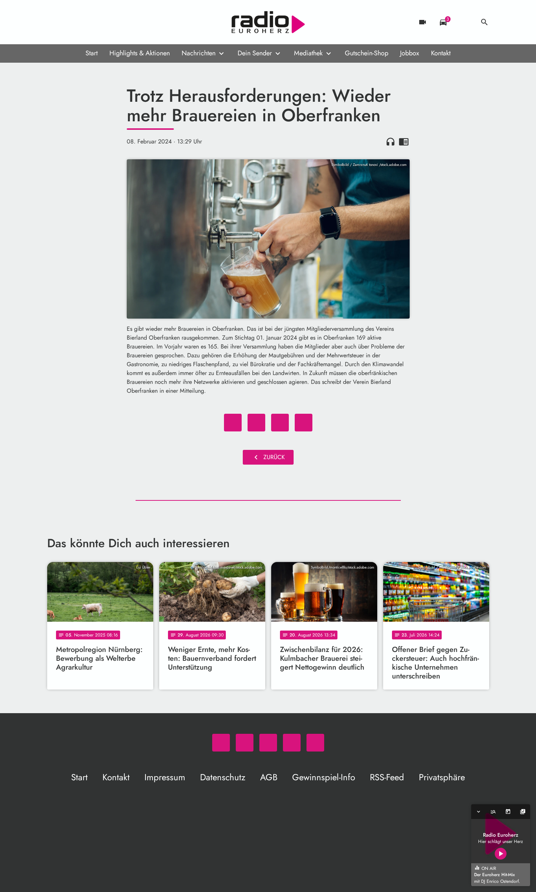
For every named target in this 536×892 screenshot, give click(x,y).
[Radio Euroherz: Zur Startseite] (268, 22)
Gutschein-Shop (366, 53)
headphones (390, 141)
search (484, 22)
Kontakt (441, 53)
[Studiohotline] (113, 22)
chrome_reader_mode (404, 141)
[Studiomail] (98, 22)
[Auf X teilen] (256, 422)
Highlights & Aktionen (139, 53)
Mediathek (308, 53)
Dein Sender (255, 53)
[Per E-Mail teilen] (303, 422)
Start (91, 53)
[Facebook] (69, 22)
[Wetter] (463, 22)
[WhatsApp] (54, 22)
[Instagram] (84, 22)
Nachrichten (199, 53)
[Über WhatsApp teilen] (280, 422)
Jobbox (409, 53)
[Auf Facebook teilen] (233, 422)
